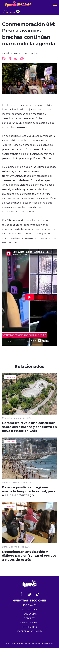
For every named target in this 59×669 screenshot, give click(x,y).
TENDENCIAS (29, 614)
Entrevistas (10, 377)
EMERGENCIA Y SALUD (29, 631)
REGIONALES (29, 605)
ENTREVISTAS (29, 627)
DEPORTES (29, 618)
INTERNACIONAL (29, 622)
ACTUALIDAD (29, 609)
